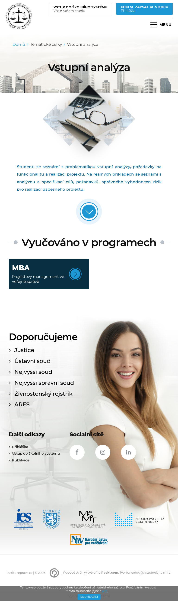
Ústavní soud (32, 361)
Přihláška (20, 447)
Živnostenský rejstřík (43, 394)
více (105, 591)
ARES (22, 404)
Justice (24, 350)
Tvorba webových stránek (139, 573)
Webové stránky (75, 573)
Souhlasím (89, 596)
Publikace (20, 460)
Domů (19, 44)
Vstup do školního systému (36, 453)
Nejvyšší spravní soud (44, 383)
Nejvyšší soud (33, 372)
